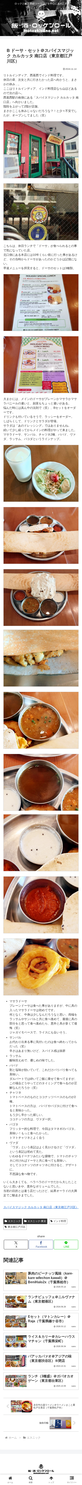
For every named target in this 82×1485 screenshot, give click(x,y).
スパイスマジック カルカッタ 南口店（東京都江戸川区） (41, 1207)
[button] (73, 868)
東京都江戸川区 (16, 1226)
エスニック (14, 1221)
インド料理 (59, 1221)
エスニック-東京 (37, 1221)
